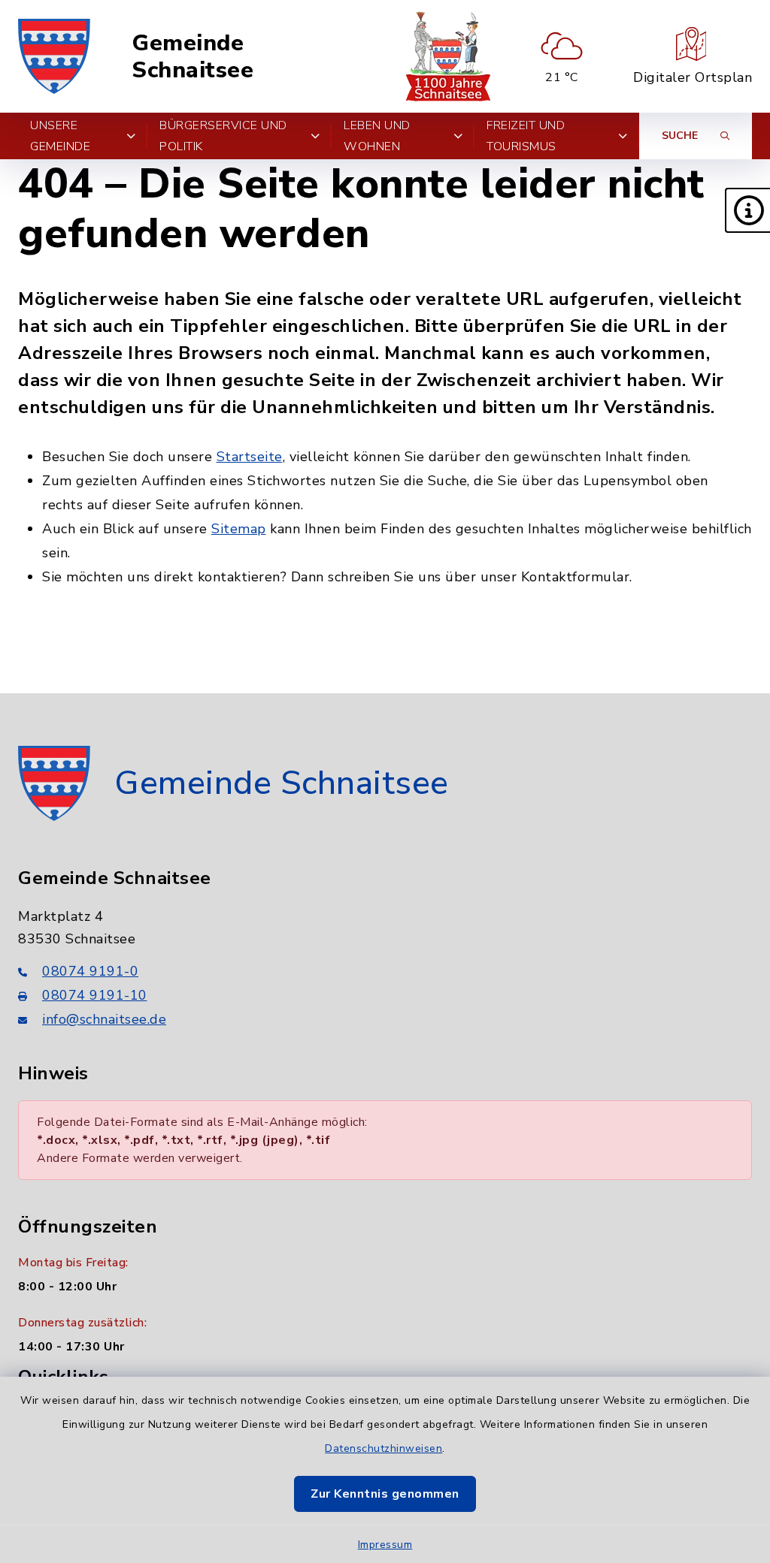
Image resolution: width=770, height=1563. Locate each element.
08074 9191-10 (94, 995)
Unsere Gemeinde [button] (60, 136)
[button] (747, 210)
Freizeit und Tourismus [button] (526, 136)
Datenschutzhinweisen (383, 1448)
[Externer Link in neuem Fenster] (448, 56)
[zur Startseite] (54, 56)
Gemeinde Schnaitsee (192, 56)
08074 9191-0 (90, 971)
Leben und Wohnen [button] (377, 136)
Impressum (385, 1544)
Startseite (250, 457)
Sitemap (238, 529)
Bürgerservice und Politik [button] (223, 136)
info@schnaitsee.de (104, 1019)
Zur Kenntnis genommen (385, 1494)
